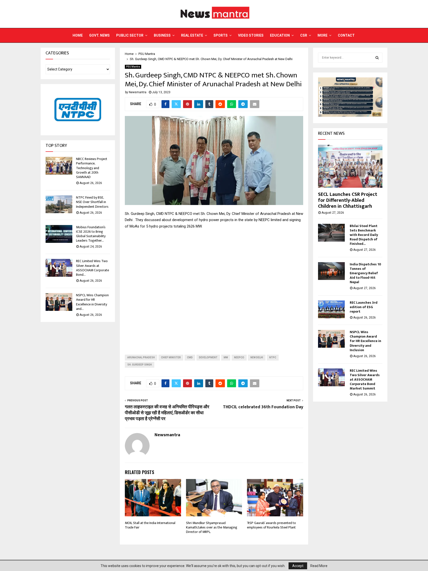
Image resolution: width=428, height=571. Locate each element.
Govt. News (99, 35)
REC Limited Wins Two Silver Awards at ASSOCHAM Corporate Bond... (92, 267)
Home (78, 35)
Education (280, 35)
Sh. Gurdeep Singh (139, 364)
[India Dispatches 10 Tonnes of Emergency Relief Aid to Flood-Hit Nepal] (331, 271)
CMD (190, 357)
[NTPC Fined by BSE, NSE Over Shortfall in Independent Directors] (59, 204)
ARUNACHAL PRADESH (141, 357)
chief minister (171, 357)
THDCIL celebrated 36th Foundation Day (263, 407)
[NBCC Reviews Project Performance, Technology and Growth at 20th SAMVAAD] (59, 166)
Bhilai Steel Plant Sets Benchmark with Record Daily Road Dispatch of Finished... (364, 235)
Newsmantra (137, 92)
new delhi (256, 357)
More (322, 35)
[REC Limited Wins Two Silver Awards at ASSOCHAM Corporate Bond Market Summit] (59, 268)
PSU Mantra (133, 66)
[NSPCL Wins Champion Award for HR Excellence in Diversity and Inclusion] (59, 302)
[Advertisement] (214, 287)
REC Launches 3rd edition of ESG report (363, 307)
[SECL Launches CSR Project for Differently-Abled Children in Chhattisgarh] (350, 166)
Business (162, 35)
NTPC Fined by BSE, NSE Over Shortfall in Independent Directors (92, 202)
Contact (346, 35)
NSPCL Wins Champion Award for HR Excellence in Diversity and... (92, 302)
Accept (297, 566)
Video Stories (251, 35)
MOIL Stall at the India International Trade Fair (150, 525)
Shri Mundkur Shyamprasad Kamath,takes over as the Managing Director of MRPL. (211, 527)
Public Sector (129, 35)
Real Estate (192, 35)
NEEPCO (239, 357)
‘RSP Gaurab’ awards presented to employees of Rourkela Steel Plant (271, 525)
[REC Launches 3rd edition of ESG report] (331, 309)
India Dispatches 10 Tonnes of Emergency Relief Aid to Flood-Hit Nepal (365, 273)
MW (226, 357)
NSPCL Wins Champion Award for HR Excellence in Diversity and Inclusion (365, 341)
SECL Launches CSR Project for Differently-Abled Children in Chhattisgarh (347, 200)
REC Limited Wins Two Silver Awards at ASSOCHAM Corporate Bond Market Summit (365, 379)
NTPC (272, 357)
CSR (303, 35)
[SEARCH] (377, 58)
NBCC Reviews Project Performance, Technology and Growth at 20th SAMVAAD (91, 168)
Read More (318, 566)
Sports (221, 35)
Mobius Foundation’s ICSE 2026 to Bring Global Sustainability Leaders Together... (91, 234)
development (208, 357)
